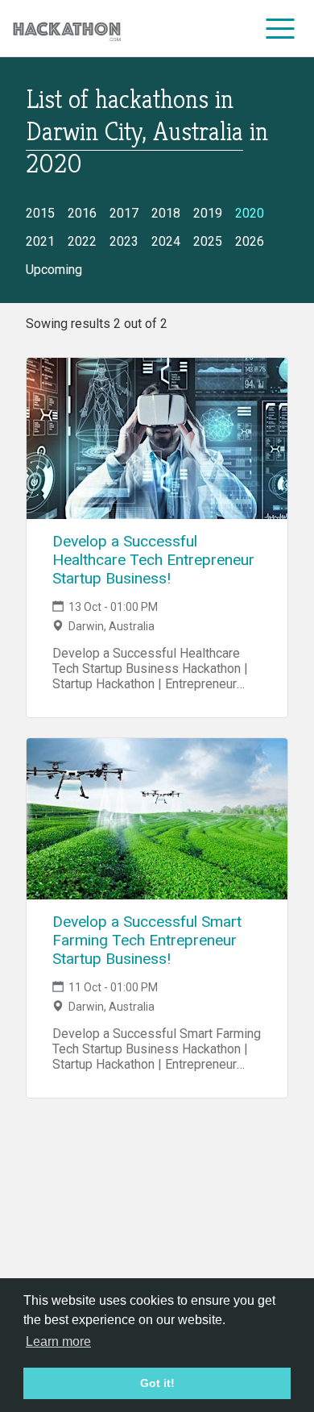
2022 (82, 241)
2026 (249, 241)
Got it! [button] (157, 1383)
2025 (207, 241)
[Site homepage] (67, 28)
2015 (40, 213)
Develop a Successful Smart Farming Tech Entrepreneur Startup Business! (147, 940)
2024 (165, 241)
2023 (123, 241)
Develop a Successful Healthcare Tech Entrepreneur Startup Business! (153, 560)
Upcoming (54, 269)
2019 (207, 213)
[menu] (280, 28)
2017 (123, 213)
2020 (249, 213)
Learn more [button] (58, 1341)
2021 (40, 241)
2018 (165, 213)
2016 (82, 213)
